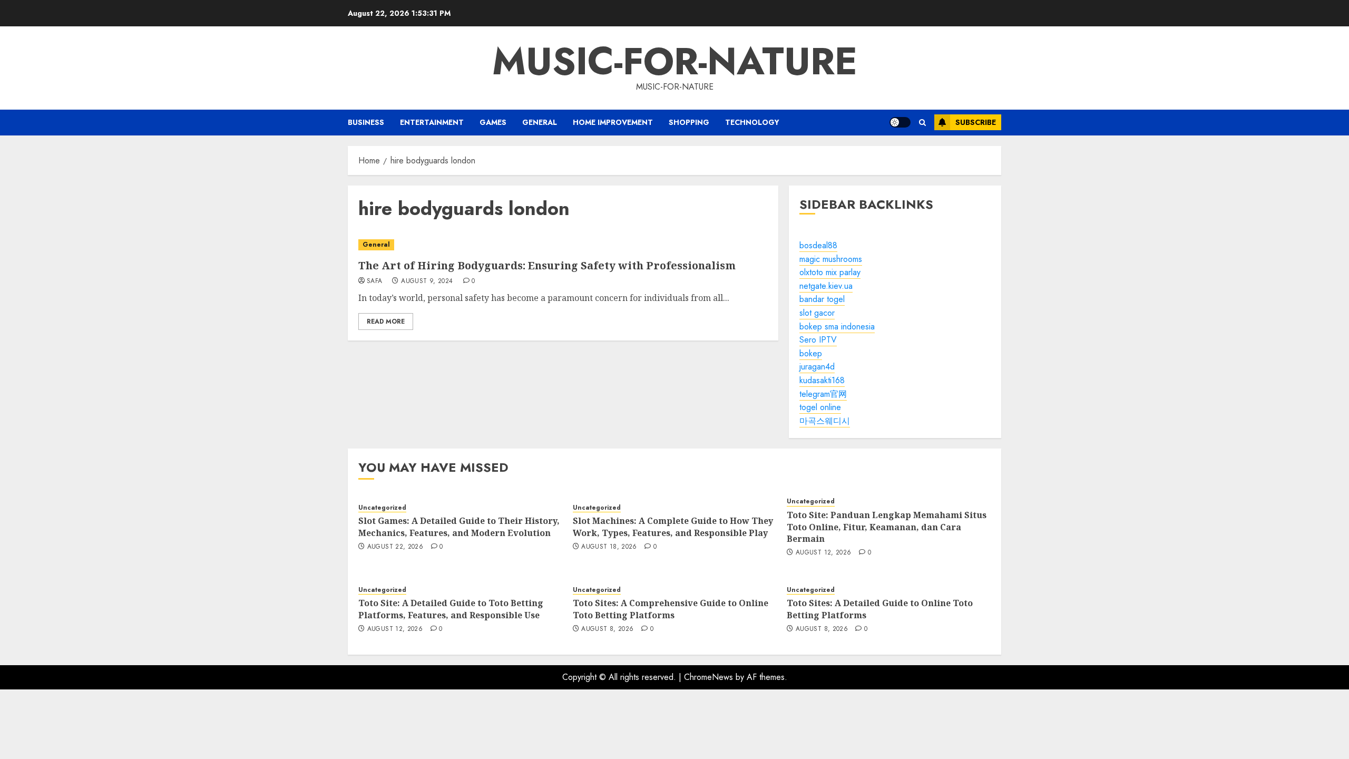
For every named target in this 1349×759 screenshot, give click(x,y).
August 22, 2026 (395, 547)
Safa (374, 281)
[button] (922, 122)
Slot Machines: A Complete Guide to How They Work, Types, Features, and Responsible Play (673, 526)
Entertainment (432, 122)
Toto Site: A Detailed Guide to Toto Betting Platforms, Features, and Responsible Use (450, 608)
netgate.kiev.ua (826, 286)
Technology (752, 122)
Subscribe (975, 122)
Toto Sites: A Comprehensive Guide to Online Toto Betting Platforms (670, 608)
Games (493, 122)
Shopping (689, 122)
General (539, 122)
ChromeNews (708, 677)
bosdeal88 (818, 245)
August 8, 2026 (607, 629)
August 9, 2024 (427, 281)
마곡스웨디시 (824, 421)
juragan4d (817, 367)
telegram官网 (823, 394)
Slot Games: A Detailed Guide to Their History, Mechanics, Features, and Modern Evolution (459, 526)
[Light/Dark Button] (900, 122)
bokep (810, 353)
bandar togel (822, 299)
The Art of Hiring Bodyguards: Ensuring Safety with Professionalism (547, 265)
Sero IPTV (818, 340)
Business (366, 122)
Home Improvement (613, 122)
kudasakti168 (822, 380)
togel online (820, 407)
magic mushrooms (830, 259)
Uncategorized (382, 507)
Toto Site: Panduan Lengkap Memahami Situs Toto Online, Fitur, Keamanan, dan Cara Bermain (886, 526)
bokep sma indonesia (837, 326)
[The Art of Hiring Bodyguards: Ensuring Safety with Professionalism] (563, 245)
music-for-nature (674, 61)
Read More (386, 321)
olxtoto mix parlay (830, 272)
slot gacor (817, 313)
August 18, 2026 (609, 547)
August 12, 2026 (823, 553)
